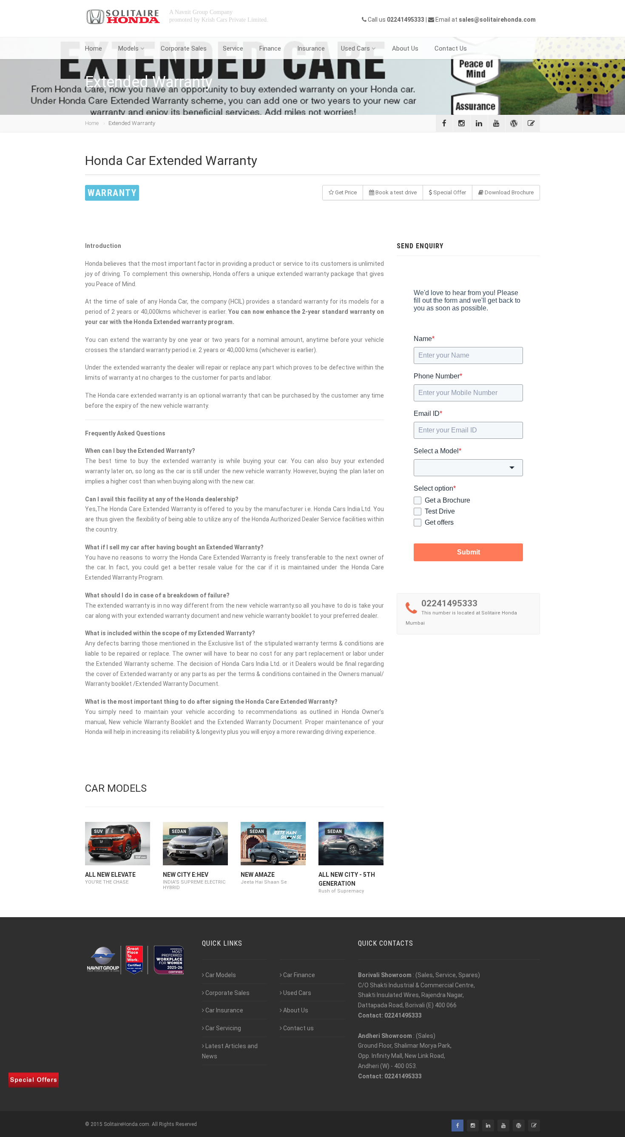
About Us (405, 48)
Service (233, 48)
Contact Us (451, 48)
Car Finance (299, 975)
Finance (270, 48)
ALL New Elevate (110, 874)
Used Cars (355, 48)
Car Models (220, 975)
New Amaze (258, 874)
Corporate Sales (184, 48)
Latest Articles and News (230, 1051)
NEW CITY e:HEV (185, 874)
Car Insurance (224, 1010)
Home (93, 48)
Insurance (311, 48)
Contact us (298, 1028)
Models (128, 48)
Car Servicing (223, 1028)
